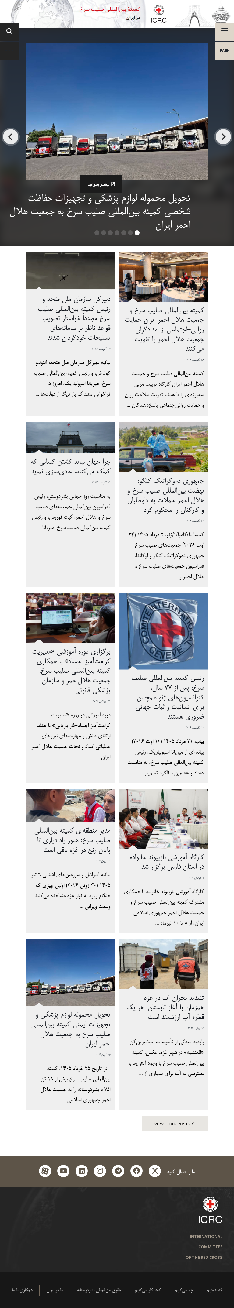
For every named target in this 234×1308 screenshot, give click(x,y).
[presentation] (223, 136)
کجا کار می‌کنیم (148, 1290)
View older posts (172, 1124)
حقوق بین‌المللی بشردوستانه (99, 1290)
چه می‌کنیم (184, 1290)
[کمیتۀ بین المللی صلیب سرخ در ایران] (117, 14)
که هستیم (214, 1290)
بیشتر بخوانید (99, 184)
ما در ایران (54, 1290)
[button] (137, 234)
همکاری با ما (22, 1290)
